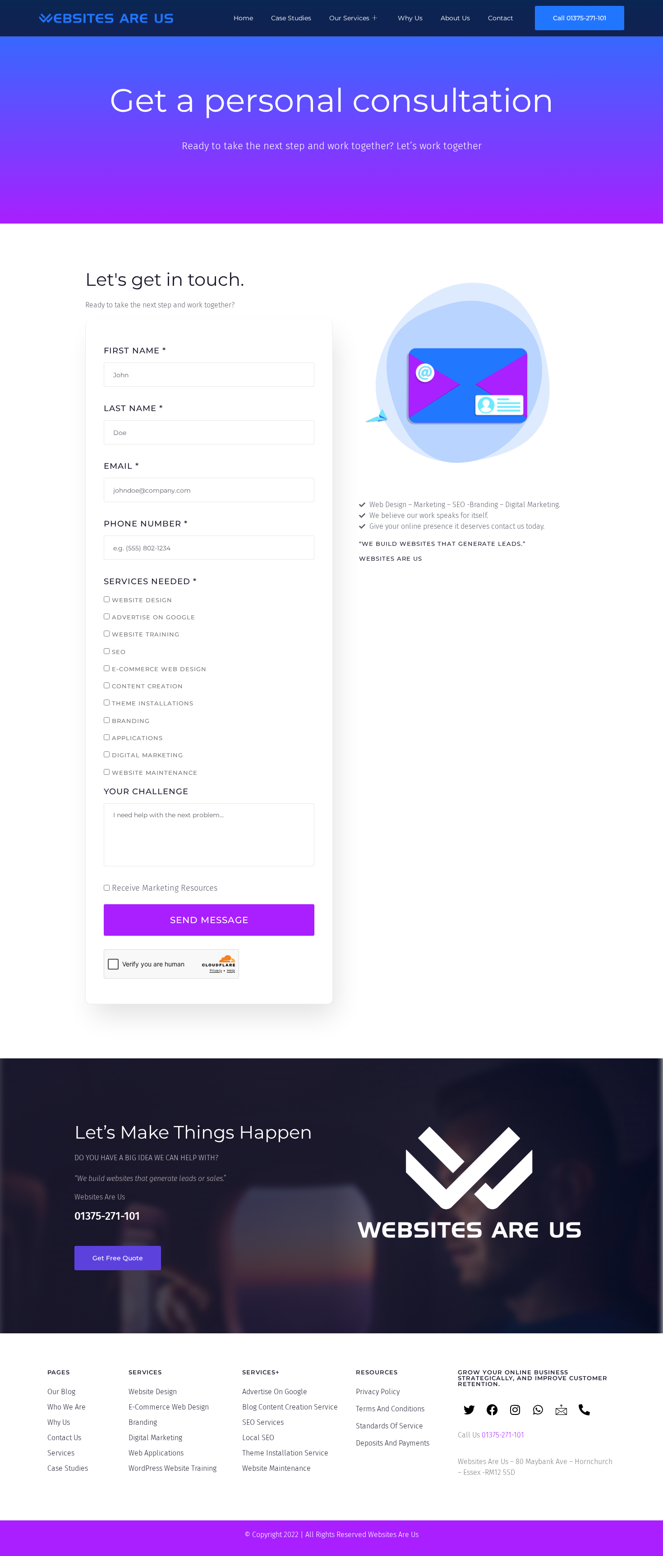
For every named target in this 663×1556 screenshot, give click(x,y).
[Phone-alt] (584, 1409)
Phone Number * (146, 524)
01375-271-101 (107, 1216)
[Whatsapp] (538, 1409)
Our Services (349, 18)
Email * (121, 466)
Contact (500, 18)
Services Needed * (150, 581)
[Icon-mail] (561, 1409)
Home (243, 18)
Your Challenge (146, 791)
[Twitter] (469, 1409)
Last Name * (133, 408)
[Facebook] (492, 1409)
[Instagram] (515, 1409)
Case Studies (291, 18)
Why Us (410, 18)
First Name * (135, 351)
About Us (455, 18)
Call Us (491, 1435)
